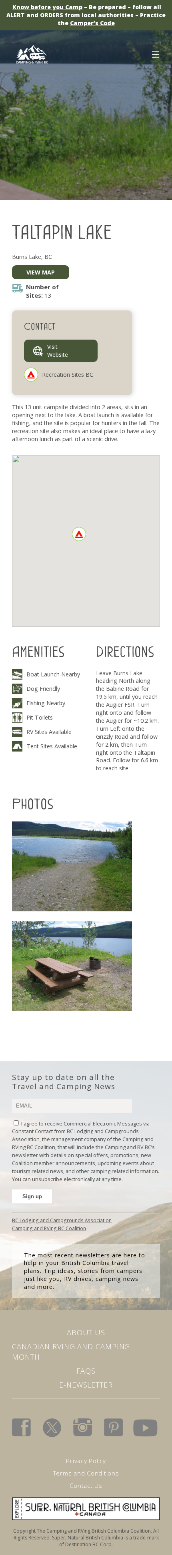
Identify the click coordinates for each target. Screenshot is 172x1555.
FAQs (86, 1371)
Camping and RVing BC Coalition (49, 1228)
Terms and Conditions (86, 1473)
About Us (86, 1332)
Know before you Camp (47, 7)
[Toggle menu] (155, 53)
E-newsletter (86, 1385)
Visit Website (57, 350)
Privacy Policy (86, 1461)
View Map (40, 272)
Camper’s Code (92, 23)
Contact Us (86, 1485)
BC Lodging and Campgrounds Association (62, 1220)
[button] (79, 534)
